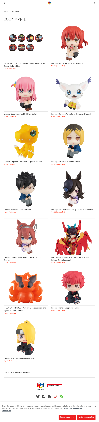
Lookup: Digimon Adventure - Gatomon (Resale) (71, 114)
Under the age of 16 (86, 417)
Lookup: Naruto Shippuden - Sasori (65, 308)
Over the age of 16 (67, 417)
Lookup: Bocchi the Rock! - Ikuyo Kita (67, 63)
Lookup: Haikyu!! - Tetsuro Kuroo (17, 209)
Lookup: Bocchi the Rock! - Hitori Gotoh (20, 114)
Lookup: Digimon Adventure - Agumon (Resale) (23, 161)
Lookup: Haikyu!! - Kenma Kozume (65, 161)
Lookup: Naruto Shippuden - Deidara (19, 358)
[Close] (95, 406)
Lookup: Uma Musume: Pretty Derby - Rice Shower (72, 209)
